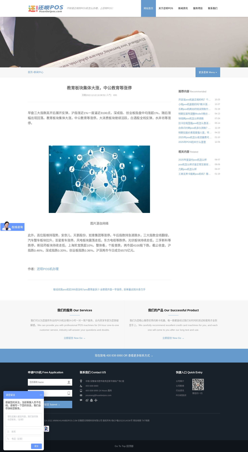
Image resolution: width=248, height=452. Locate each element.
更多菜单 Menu (207, 72)
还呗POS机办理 (48, 269)
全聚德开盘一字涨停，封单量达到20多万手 (122, 289)
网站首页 (148, 8)
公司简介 (180, 381)
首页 (30, 72)
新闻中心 (38, 72)
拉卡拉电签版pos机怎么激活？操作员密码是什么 (195, 123)
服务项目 (198, 8)
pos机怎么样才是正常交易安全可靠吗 (195, 164)
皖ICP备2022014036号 (122, 420)
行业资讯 (180, 390)
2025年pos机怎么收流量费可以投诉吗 (195, 137)
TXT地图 (145, 420)
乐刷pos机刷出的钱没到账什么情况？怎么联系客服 (195, 109)
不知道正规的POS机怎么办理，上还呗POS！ (90, 8)
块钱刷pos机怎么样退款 (191, 118)
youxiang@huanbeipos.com (98, 395)
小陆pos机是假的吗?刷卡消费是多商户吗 (195, 104)
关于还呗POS (166, 8)
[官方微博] (87, 400)
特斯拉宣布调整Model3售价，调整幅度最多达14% (195, 113)
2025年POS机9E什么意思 (192, 142)
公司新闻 (180, 386)
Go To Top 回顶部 (124, 446)
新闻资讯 (183, 8)
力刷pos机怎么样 (187, 169)
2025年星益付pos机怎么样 (192, 159)
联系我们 (212, 8)
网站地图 (137, 420)
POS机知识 (181, 395)
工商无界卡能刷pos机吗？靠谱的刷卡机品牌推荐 (195, 174)
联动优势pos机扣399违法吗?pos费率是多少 (76, 289)
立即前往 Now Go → (75, 338)
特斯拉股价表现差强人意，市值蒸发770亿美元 (195, 132)
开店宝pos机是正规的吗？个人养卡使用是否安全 (195, 99)
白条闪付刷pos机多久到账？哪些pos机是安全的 (195, 128)
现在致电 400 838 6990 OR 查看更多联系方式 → (124, 355)
